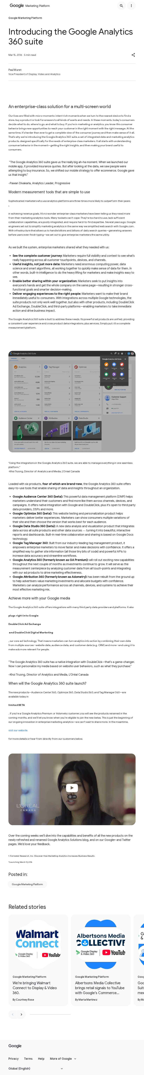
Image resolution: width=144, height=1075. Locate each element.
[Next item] (21, 1014)
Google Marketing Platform (27, 884)
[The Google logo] (15, 1046)
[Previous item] (12, 1014)
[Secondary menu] (131, 5)
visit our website (17, 730)
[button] (133, 55)
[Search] (121, 5)
